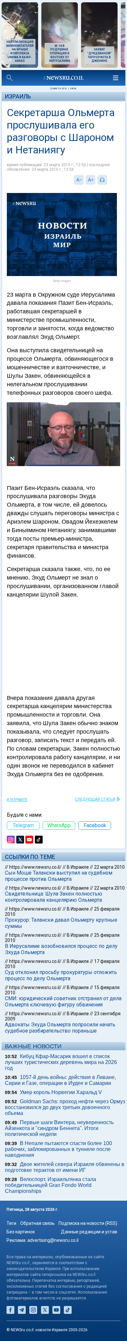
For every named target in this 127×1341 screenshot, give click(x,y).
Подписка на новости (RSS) (88, 1223)
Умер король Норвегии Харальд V (61, 1092)
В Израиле (17, 799)
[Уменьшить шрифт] (79, 180)
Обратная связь (37, 1223)
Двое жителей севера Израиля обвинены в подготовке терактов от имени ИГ (64, 1167)
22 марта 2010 (109, 867)
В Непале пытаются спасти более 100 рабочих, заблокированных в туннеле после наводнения (58, 1149)
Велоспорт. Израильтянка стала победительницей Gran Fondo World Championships (50, 1185)
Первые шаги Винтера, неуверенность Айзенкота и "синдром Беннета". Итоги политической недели (59, 1128)
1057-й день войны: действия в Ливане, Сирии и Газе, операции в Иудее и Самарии (60, 1080)
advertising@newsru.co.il (52, 1240)
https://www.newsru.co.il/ (35, 867)
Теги (11, 1223)
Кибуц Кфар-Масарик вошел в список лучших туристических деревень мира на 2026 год (61, 1062)
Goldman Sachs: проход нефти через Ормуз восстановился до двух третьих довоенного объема (65, 1107)
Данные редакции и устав (89, 1231)
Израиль (18, 96)
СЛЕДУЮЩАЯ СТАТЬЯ (95, 799)
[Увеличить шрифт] (90, 180)
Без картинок (21, 1231)
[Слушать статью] (108, 180)
